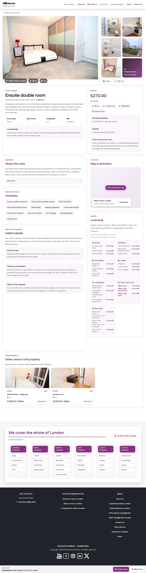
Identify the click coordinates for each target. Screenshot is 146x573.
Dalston (80, 460)
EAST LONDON (81, 449)
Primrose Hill (60, 470)
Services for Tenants (120, 532)
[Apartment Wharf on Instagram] (73, 556)
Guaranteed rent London (120, 508)
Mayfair (14, 465)
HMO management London (120, 518)
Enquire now (122, 569)
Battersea (102, 455)
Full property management (120, 513)
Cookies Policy (83, 546)
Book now (138, 569)
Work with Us (92, 4)
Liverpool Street (126, 455)
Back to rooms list (12, 13)
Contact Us (138, 4)
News (129, 4)
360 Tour (120, 81)
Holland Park (38, 465)
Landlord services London (119, 504)
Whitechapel (81, 470)
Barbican (124, 470)
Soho (13, 470)
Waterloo (102, 470)
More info (11, 181)
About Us (81, 4)
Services (103, 4)
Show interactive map (115, 188)
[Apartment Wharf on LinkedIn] (80, 556)
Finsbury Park (60, 465)
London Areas (116, 4)
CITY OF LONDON (124, 449)
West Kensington (39, 470)
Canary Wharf (82, 455)
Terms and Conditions (66, 546)
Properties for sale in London (73, 508)
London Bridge (126, 460)
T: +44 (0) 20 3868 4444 (26, 502)
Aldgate (123, 465)
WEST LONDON (37, 449)
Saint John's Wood (61, 474)
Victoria (101, 465)
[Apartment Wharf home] (9, 4)
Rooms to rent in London (73, 499)
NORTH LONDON (59, 449)
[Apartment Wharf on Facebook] (66, 556)
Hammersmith (38, 460)
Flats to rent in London (73, 504)
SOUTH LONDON (103, 449)
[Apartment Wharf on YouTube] (59, 556)
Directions (124, 202)
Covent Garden (16, 460)
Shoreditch (81, 465)
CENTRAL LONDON (16, 449)
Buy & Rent (68, 4)
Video (108, 81)
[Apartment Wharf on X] (86, 556)
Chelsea (36, 455)
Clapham (102, 460)
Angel (14, 455)
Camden (58, 455)
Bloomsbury (59, 460)
